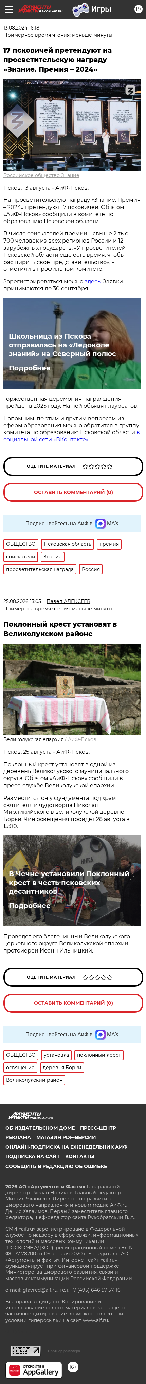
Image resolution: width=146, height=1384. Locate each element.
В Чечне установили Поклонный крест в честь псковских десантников (69, 883)
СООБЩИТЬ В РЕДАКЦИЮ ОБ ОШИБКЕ (56, 1166)
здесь (93, 281)
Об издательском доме (40, 1128)
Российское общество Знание (41, 175)
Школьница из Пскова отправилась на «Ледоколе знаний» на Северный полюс (62, 345)
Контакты (79, 1156)
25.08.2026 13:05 (22, 601)
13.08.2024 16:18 (21, 28)
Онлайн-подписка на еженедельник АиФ (66, 1147)
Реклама (18, 1137)
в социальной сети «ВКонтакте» (71, 436)
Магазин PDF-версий (66, 1137)
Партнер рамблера (64, 1351)
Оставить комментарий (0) (73, 492)
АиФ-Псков (82, 739)
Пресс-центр (98, 1128)
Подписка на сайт (32, 1156)
